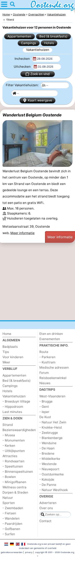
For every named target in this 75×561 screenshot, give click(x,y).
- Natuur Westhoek (53, 490)
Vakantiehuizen (37, 50)
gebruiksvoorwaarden (11, 552)
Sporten (8, 503)
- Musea (8, 435)
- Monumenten (13, 440)
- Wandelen (11, 518)
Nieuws (44, 383)
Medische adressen (54, 367)
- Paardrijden (12, 524)
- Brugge (45, 401)
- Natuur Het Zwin (52, 422)
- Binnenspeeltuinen (17, 472)
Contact (45, 521)
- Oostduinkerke (51, 474)
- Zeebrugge (48, 433)
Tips (5, 352)
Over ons (46, 508)
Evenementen (49, 339)
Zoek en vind (40, 74)
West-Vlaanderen (52, 396)
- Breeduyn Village (16, 401)
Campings (28, 43)
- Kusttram (47, 362)
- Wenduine (47, 443)
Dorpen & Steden (15, 492)
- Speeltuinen (12, 466)
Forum (44, 373)
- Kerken (8, 446)
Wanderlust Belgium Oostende (31, 114)
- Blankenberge (50, 438)
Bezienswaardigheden (19, 430)
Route (43, 352)
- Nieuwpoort (49, 469)
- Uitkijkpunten (13, 451)
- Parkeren (47, 357)
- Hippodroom (12, 407)
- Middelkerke (49, 459)
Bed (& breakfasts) (53, 36)
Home (6, 334)
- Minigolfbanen (14, 482)
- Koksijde (46, 479)
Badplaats (10, 347)
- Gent (44, 407)
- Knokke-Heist (50, 427)
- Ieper (44, 412)
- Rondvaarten (13, 461)
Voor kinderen (12, 357)
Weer (6, 362)
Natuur (7, 498)
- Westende (48, 464)
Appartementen (19, 36)
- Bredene (46, 453)
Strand (7, 425)
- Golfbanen (11, 529)
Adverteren (47, 503)
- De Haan (47, 448)
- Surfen (8, 534)
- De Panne (47, 485)
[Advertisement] (37, 281)
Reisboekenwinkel (52, 378)
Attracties (9, 456)
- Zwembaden (12, 508)
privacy (28, 552)
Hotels (49, 43)
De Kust (45, 417)
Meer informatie (22, 233)
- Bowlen (9, 477)
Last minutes (12, 412)
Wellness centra (14, 487)
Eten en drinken (51, 334)
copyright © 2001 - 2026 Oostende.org (54, 552)
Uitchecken (22, 67)
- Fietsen (9, 513)
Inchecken (23, 59)
